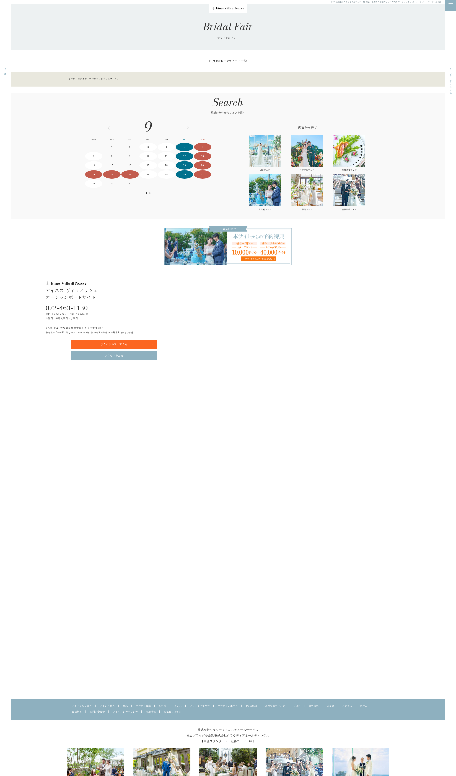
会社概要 (77, 711)
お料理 (162, 705)
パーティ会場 (143, 705)
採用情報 (151, 711)
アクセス (347, 705)
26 (184, 174)
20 (202, 165)
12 (184, 156)
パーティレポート (228, 705)
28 (93, 183)
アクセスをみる (114, 355)
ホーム (364, 705)
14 (93, 165)
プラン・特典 (107, 705)
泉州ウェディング (275, 705)
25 (166, 174)
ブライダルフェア (82, 705)
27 (202, 174)
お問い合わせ (97, 711)
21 (93, 174)
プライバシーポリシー (125, 711)
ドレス (178, 705)
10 (148, 156)
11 (166, 156)
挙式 (125, 705)
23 (130, 174)
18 (166, 165)
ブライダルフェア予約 (451, 81)
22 (111, 174)
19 (184, 165)
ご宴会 (330, 705)
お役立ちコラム (172, 711)
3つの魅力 (251, 705)
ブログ (297, 705)
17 (148, 165)
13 (202, 156)
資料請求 (5, 71)
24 (148, 174)
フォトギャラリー (200, 705)
